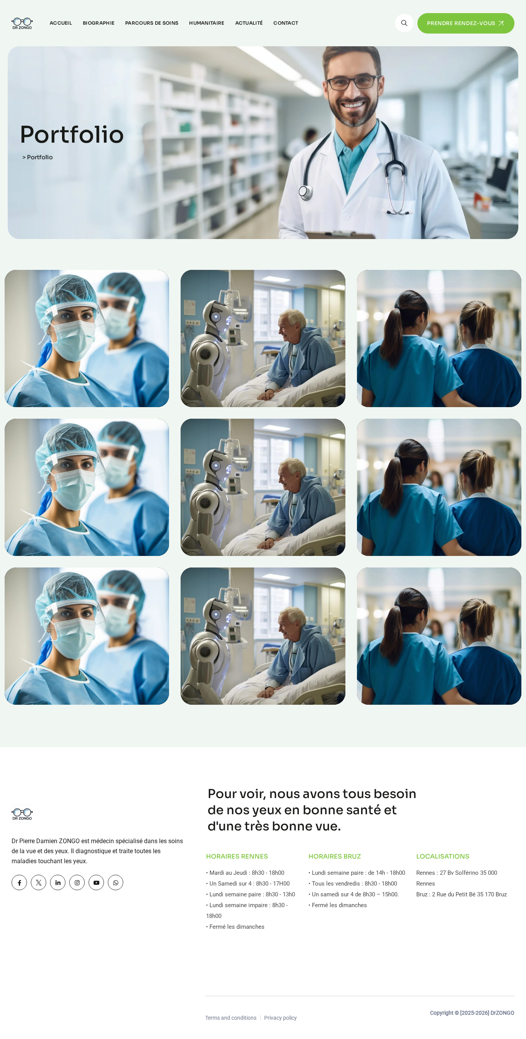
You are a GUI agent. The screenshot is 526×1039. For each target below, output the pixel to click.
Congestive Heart (410, 550)
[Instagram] (77, 882)
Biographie (98, 23)
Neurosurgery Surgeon (69, 401)
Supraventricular (408, 401)
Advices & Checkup (61, 699)
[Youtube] (96, 882)
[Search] (404, 23)
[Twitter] (38, 882)
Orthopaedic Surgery (241, 699)
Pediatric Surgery (233, 550)
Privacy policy (280, 1018)
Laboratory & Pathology (423, 699)
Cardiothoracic (52, 550)
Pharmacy (382, 388)
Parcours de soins (151, 23)
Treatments (384, 537)
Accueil (61, 23)
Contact (285, 23)
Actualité (249, 23)
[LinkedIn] (57, 882)
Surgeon (203, 537)
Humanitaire (206, 23)
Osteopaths (207, 388)
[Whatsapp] (115, 882)
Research (28, 537)
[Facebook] (19, 882)
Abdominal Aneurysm (242, 401)
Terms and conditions (230, 1018)
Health (25, 388)
